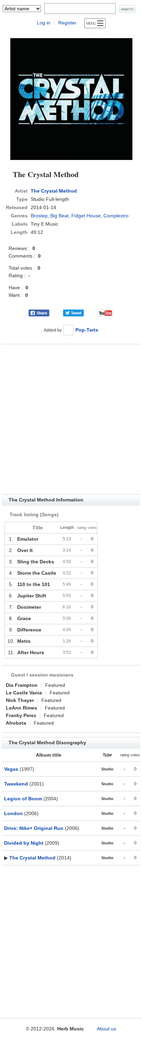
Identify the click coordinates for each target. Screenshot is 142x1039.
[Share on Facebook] (39, 312)
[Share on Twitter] (73, 312)
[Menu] (94, 23)
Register (67, 22)
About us (106, 1028)
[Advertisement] (71, 419)
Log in (43, 22)
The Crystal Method (54, 191)
